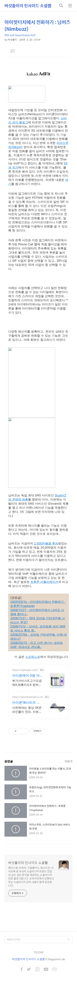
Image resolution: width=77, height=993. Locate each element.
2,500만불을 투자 (46, 543)
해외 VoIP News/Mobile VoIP (20, 35)
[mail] (55, 969)
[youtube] (46, 969)
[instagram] (37, 969)
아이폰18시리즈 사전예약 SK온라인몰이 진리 (26, 703)
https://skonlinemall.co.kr (27, 696)
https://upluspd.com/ (25, 669)
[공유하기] (19, 731)
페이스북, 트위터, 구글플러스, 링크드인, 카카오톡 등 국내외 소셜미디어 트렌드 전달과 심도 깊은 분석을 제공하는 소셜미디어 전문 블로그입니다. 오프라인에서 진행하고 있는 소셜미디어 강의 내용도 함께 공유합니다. (31, 876)
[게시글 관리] (24, 731)
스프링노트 (32, 657)
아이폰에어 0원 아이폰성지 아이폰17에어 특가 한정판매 (26, 675)
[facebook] (22, 969)
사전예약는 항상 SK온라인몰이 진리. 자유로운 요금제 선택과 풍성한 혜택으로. (27, 710)
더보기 (69, 761)
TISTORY (39, 952)
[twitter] (29, 969)
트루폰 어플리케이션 (44, 582)
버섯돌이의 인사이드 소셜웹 (27, 5)
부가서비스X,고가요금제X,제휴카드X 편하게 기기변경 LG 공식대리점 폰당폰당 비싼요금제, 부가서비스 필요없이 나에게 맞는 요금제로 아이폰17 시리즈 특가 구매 (27, 683)
